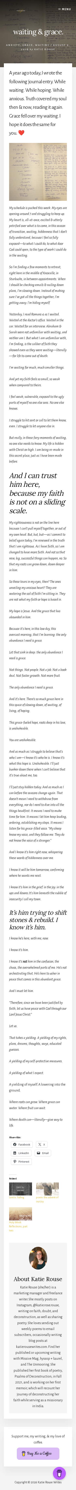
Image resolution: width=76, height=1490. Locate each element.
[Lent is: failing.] (20, 1188)
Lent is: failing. (17, 1197)
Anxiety (13, 45)
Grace (27, 45)
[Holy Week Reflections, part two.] (20, 1213)
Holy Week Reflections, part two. (18, 1226)
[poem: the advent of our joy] (47, 1188)
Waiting (42, 45)
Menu (66, 9)
